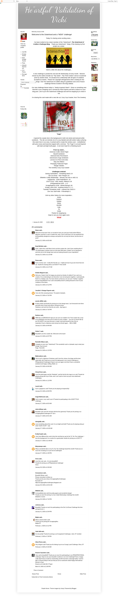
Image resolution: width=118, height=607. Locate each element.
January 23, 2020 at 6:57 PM (43, 336)
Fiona (37, 260)
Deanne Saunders (40, 552)
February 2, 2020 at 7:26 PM (43, 536)
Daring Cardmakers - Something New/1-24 (59, 173)
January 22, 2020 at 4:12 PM (43, 285)
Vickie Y (37, 331)
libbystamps (39, 446)
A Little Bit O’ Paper (47, 564)
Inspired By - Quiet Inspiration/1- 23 (59, 179)
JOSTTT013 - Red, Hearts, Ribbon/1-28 (59, 181)
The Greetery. (81, 97)
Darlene (59, 199)
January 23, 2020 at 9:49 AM (43, 325)
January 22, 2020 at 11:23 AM (43, 254)
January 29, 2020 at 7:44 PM (43, 499)
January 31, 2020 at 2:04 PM (43, 511)
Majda (37, 517)
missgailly (38, 421)
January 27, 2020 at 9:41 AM (43, 416)
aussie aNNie (39, 301)
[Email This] (47, 222)
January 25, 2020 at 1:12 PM (43, 380)
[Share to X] (50, 222)
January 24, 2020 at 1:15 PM (43, 350)
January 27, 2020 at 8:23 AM (43, 403)
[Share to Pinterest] (53, 222)
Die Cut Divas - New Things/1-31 (59, 175)
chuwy (62, 588)
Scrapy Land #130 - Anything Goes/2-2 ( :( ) (59, 187)
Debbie (59, 201)
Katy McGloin (39, 246)
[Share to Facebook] (51, 222)
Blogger (74, 588)
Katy (59, 207)
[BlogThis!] (48, 222)
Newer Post (35, 574)
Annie (59, 197)
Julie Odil (38, 531)
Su (59, 209)
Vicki (23, 41)
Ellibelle (37, 490)
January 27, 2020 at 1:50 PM (43, 453)
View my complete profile (23, 45)
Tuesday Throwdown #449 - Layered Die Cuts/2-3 (59, 189)
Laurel (37, 386)
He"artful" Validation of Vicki (59, 14)
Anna (37, 458)
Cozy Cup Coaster (67, 97)
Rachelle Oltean (40, 342)
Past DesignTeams (24, 59)
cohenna (38, 505)
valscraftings (39, 409)
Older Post (83, 574)
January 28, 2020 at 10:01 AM (43, 485)
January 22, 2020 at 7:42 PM (43, 309)
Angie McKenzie (40, 396)
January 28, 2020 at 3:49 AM (43, 467)
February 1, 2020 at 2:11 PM (43, 525)
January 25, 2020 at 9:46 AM (43, 366)
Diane (59, 203)
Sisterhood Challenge (56, 91)
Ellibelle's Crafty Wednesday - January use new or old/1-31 (59, 177)
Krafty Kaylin (39, 434)
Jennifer (59, 205)
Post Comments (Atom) (46, 577)
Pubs (23, 63)
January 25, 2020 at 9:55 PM (43, 391)
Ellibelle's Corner (40, 496)
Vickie (59, 211)
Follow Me (23, 109)
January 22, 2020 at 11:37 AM (43, 267)
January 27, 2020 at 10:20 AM (43, 428)
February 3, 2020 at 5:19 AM (43, 547)
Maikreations (39, 356)
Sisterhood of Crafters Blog (55, 81)
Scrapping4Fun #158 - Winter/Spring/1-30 (59, 185)
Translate (26, 88)
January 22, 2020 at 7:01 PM (43, 295)
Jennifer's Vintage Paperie (43, 290)
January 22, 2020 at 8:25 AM (43, 240)
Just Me (24, 52)
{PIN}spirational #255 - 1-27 (59, 183)
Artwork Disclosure (24, 67)
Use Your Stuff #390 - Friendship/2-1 (59, 191)
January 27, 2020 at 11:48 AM (43, 440)
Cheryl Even (39, 372)
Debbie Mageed (40, 272)
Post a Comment (38, 570)
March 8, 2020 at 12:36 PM (42, 566)
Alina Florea (39, 542)
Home (59, 574)
